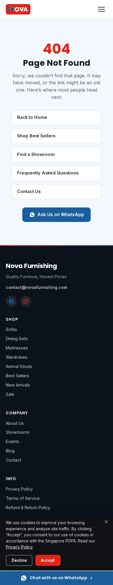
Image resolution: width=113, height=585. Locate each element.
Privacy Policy (19, 488)
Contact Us (29, 191)
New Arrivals (18, 384)
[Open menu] (101, 9)
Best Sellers (17, 375)
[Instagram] (25, 301)
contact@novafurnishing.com (36, 287)
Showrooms (18, 432)
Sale (10, 394)
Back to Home (32, 117)
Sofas (11, 329)
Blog (10, 450)
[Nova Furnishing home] (18, 9)
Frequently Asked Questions (48, 173)
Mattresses (17, 347)
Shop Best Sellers (36, 135)
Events (12, 441)
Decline (19, 560)
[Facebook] (11, 301)
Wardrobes (17, 357)
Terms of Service (23, 498)
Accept (48, 560)
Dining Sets (17, 338)
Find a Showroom (36, 154)
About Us (15, 423)
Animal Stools (19, 366)
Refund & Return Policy (28, 507)
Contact (13, 460)
